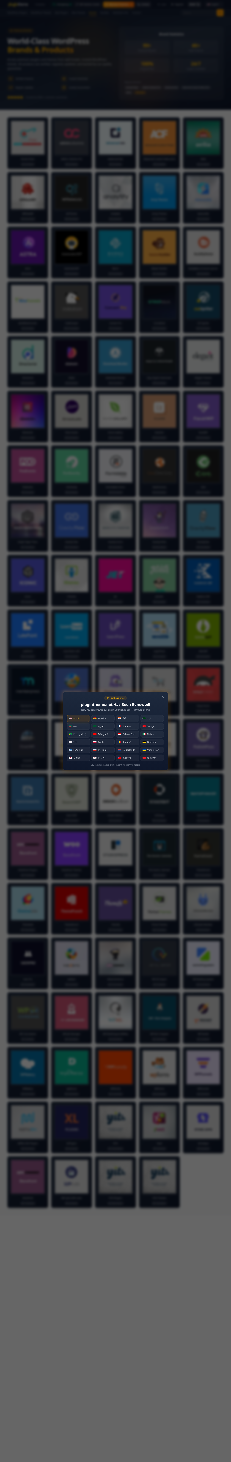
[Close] (163, 697)
